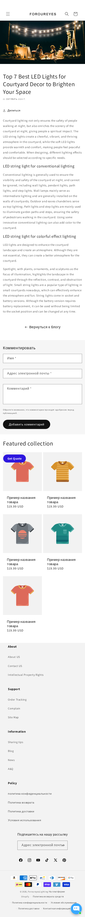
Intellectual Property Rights (26, 675)
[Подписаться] (63, 845)
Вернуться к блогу (45, 327)
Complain (14, 708)
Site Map (13, 717)
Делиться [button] (14, 110)
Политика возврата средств (48, 896)
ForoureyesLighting (38, 891)
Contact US (15, 666)
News (11, 760)
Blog (11, 751)
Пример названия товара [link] (21, 499)
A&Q (10, 769)
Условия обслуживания (64, 902)
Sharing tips (15, 742)
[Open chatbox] (76, 908)
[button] (8, 14)
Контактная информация (57, 908)
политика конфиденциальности (30, 793)
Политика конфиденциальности (29, 902)
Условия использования (24, 820)
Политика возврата (21, 802)
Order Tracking (17, 699)
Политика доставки (21, 811)
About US (14, 657)
